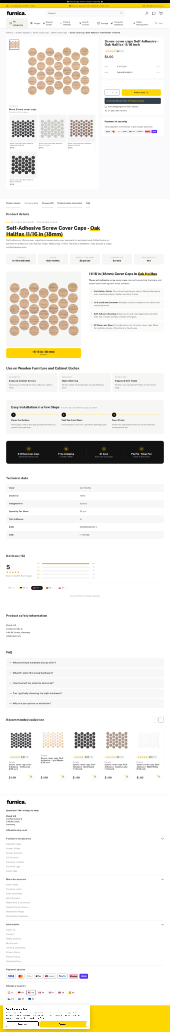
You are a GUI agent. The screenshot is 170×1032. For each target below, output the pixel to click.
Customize (22, 1024)
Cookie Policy (39, 1018)
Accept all (63, 1024)
